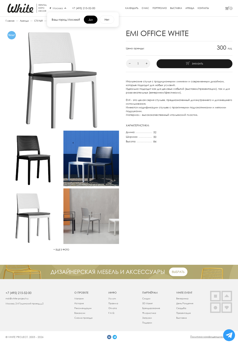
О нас (145, 8)
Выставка (176, 8)
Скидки (146, 298)
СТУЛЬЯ (38, 20)
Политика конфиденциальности (211, 336)
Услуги (112, 298)
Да (91, 19)
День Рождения (184, 303)
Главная (10, 20)
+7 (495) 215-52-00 (83, 8)
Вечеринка (182, 298)
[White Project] (226, 307)
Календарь (131, 8)
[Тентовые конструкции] (226, 296)
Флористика (149, 313)
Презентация (183, 313)
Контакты (203, 8)
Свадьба (181, 308)
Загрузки (147, 317)
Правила (113, 303)
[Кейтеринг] (215, 307)
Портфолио (159, 8)
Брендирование (151, 308)
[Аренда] (215, 296)
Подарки (147, 322)
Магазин (79, 298)
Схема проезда (83, 317)
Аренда (189, 8)
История (79, 303)
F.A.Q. (111, 313)
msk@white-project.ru (17, 298)
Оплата (112, 308)
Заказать (197, 63)
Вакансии (79, 313)
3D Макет (147, 303)
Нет (106, 19)
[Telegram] (114, 337)
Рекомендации (82, 308)
